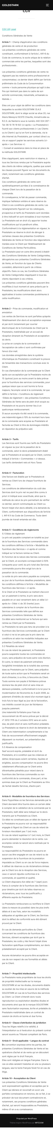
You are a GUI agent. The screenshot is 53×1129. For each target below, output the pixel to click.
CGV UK (6, 29)
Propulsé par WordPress (26, 1118)
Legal (13, 29)
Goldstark (10, 5)
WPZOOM (39, 1123)
